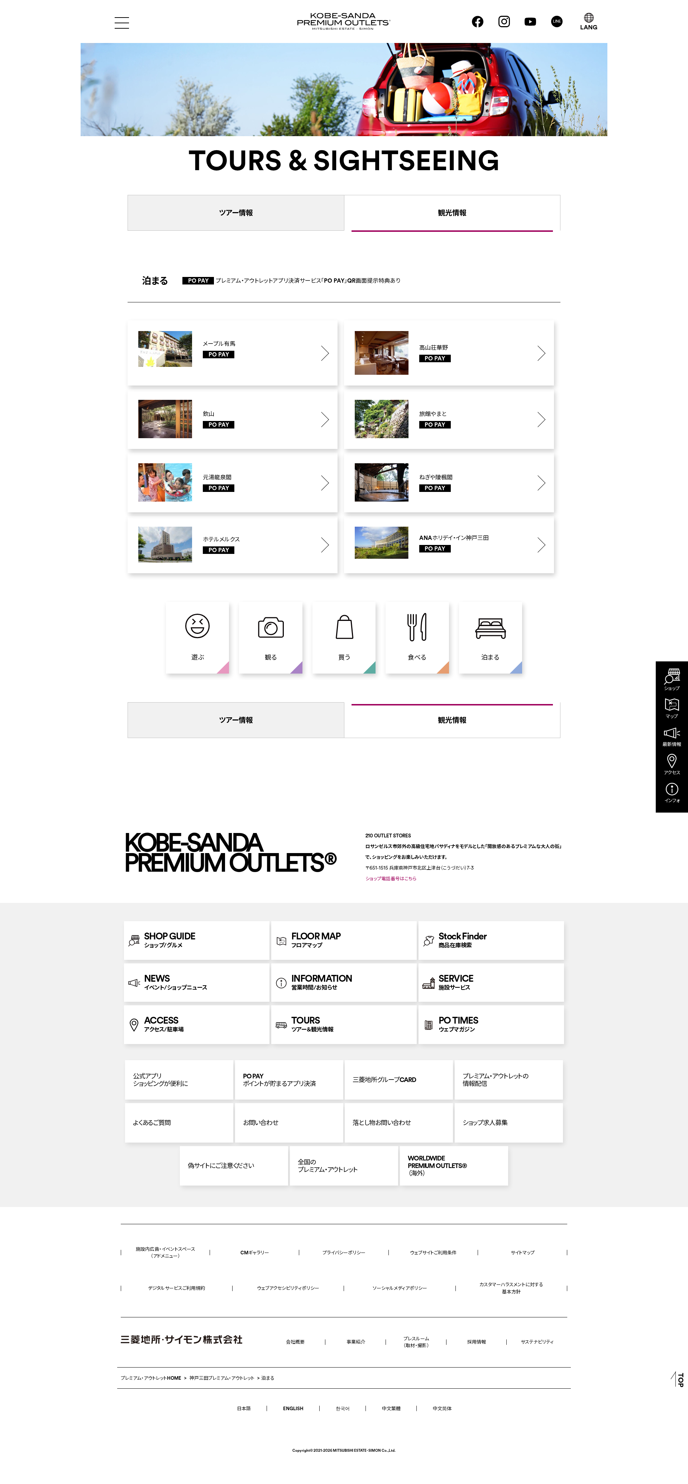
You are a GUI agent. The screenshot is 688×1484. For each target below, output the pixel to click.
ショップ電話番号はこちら (391, 878)
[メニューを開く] (122, 22)
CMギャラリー (254, 1252)
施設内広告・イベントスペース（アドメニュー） (165, 1252)
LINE (557, 21)
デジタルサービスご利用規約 (176, 1288)
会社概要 (295, 1342)
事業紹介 (356, 1342)
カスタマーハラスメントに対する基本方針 (511, 1288)
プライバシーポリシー (344, 1252)
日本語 (244, 1408)
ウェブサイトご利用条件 (433, 1252)
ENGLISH (293, 1408)
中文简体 (442, 1408)
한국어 (343, 1408)
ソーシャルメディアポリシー (400, 1288)
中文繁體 (391, 1408)
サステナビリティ (537, 1342)
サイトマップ (523, 1252)
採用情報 (476, 1342)
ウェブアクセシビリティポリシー (288, 1288)
